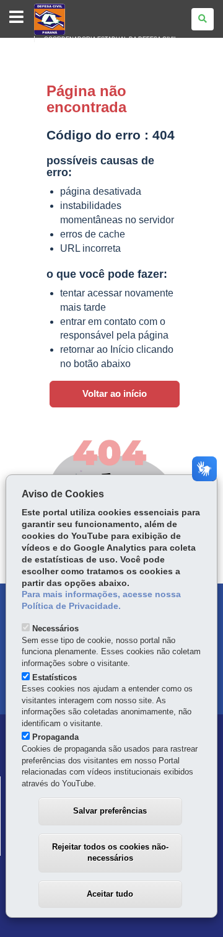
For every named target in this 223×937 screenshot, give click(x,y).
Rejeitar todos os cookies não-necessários (110, 852)
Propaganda (55, 737)
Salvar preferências (110, 810)
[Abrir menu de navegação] (16, 17)
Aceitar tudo (110, 894)
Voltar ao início (114, 394)
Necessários (55, 628)
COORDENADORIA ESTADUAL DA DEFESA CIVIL (110, 39)
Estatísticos (54, 677)
